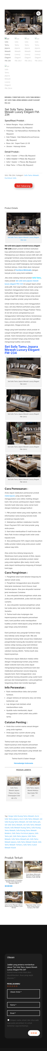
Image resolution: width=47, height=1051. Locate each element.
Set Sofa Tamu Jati (33, 822)
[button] (38, 13)
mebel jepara (10, 496)
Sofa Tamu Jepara (20, 836)
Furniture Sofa (19, 97)
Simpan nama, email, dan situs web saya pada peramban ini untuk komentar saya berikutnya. (23, 1023)
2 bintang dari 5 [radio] (10, 986)
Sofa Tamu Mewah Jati (20, 839)
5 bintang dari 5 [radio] (16, 986)
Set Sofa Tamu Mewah (13, 825)
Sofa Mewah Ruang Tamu (20, 827)
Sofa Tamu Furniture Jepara (23, 833)
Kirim (34, 1033)
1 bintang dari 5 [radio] (8, 986)
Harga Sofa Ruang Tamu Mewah (21, 816)
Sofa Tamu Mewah (33, 97)
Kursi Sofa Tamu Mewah (29, 819)
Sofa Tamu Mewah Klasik (27, 842)
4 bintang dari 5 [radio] (14, 986)
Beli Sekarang (23, 185)
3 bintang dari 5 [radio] (12, 986)
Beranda (8, 97)
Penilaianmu (13, 984)
